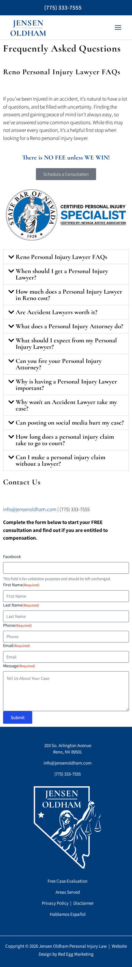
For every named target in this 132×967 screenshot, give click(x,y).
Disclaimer (83, 903)
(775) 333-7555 (63, 7)
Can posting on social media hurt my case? (70, 422)
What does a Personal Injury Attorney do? (69, 326)
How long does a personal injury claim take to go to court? (65, 440)
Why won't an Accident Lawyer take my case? (66, 405)
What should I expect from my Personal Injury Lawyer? (66, 344)
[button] (66, 257)
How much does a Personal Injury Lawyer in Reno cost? (69, 295)
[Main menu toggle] (118, 27)
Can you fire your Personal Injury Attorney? (59, 364)
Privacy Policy (55, 903)
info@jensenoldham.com (29, 509)
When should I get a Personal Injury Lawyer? (62, 274)
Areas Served (68, 892)
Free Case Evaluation (67, 881)
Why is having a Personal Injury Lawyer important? (66, 385)
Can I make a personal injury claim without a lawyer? (60, 460)
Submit (18, 717)
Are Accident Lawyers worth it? (56, 312)
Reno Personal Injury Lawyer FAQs (61, 257)
